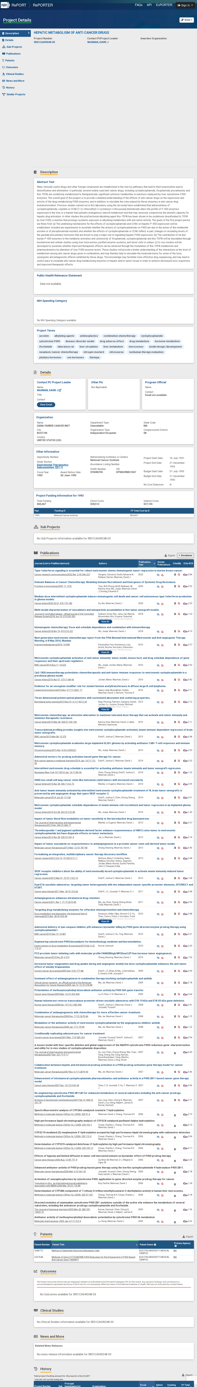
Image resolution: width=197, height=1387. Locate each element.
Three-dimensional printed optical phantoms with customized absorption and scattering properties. (92, 697)
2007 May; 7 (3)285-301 (59, 1037)
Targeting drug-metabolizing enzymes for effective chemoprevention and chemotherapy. (86, 909)
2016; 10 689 (52, 644)
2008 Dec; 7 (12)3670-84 (61, 1016)
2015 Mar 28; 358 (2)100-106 (55, 722)
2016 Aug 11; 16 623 (50, 665)
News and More (15, 80)
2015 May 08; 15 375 (50, 736)
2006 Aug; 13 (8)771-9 (55, 1160)
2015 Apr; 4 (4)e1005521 (55, 750)
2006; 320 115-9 (62, 1136)
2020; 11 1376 (53, 586)
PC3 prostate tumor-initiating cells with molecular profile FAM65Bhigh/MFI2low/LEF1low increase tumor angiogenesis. (103, 953)
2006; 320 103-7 (63, 1125)
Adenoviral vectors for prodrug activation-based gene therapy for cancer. (77, 756)
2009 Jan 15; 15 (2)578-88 (63, 983)
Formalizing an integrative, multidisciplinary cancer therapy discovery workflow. (80, 854)
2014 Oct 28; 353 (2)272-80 (54, 812)
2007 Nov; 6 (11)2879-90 (61, 1072)
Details (9, 40)
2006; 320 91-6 (62, 1114)
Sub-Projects (14, 46)
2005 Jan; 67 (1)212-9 (57, 1221)
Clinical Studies (15, 74)
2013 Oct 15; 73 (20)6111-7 (55, 858)
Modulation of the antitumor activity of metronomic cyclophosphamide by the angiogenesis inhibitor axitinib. (97, 1022)
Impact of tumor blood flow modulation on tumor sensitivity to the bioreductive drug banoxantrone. (92, 818)
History (10, 87)
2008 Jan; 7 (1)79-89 (59, 1027)
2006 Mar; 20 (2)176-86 (60, 1184)
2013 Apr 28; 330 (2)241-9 (54, 837)
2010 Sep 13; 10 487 (50, 934)
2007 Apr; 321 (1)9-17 (57, 1053)
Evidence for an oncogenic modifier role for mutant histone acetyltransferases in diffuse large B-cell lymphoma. (100, 686)
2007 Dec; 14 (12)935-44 (56, 1085)
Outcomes (12, 67)
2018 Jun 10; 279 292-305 (64, 615)
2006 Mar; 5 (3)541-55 (60, 1171)
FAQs (139, 4)
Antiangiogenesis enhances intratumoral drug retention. (67, 898)
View (105, 621)
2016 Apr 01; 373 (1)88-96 (54, 679)
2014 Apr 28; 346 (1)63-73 (54, 784)
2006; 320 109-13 (63, 1148)
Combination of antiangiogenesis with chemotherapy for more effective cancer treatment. (87, 1012)
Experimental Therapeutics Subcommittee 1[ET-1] (52, 466)
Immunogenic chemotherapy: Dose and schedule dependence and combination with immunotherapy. (92, 627)
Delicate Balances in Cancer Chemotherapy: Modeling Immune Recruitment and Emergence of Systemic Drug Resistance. (105, 582)
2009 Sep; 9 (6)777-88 (58, 971)
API (149, 4)
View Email (46, 404)
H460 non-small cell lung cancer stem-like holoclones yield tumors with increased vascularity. (88, 780)
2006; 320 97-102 (63, 1195)
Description (12, 33)
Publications (13, 53)
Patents (9, 60)
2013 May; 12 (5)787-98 (60, 848)
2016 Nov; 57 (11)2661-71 (58, 690)
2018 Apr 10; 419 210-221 (53, 631)
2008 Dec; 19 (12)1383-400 (58, 1005)
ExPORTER (164, 4)
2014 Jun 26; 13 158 (52, 797)
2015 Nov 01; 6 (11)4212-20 (60, 702)
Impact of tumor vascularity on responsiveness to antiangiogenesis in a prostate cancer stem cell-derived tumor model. (104, 843)
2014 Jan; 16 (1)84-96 (58, 772)
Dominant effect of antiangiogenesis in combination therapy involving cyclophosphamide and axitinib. (93, 978)
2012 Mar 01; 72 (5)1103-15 (56, 878)
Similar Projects (16, 94)
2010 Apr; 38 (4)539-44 (60, 915)
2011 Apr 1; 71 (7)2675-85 (55, 902)
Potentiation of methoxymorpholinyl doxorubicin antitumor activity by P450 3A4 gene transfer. (89, 990)
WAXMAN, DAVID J (48, 390)
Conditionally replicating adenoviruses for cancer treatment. (69, 1033)
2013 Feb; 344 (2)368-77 (57, 823)
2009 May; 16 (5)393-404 (57, 994)
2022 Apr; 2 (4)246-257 (62, 574)
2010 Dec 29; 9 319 (51, 957)
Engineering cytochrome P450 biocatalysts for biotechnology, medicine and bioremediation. (87, 941)
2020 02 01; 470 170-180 (53, 603)
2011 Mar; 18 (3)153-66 (56, 891)
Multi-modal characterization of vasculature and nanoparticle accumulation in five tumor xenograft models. (97, 609)
